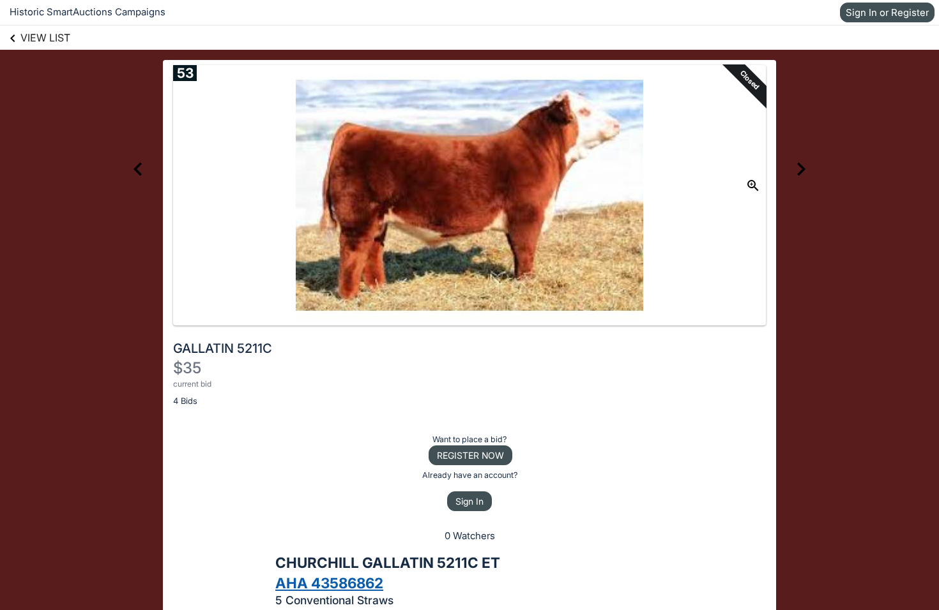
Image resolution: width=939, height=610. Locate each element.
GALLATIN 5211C (222, 348)
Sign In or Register (887, 12)
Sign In (469, 501)
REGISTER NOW (470, 455)
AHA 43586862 (329, 582)
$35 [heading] (187, 368)
